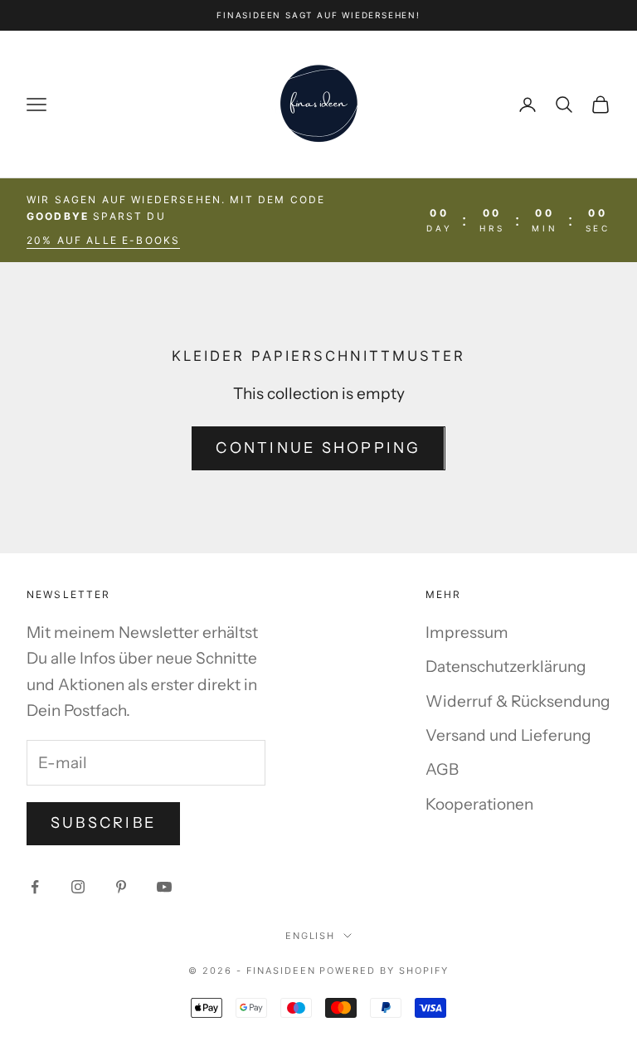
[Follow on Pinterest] (121, 886)
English (310, 936)
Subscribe (103, 823)
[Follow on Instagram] (78, 886)
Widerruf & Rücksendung (517, 701)
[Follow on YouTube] (164, 886)
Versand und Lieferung (508, 735)
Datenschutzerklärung (505, 666)
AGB (442, 769)
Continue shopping (318, 448)
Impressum (466, 632)
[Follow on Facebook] (35, 886)
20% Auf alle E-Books (103, 240)
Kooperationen (479, 804)
